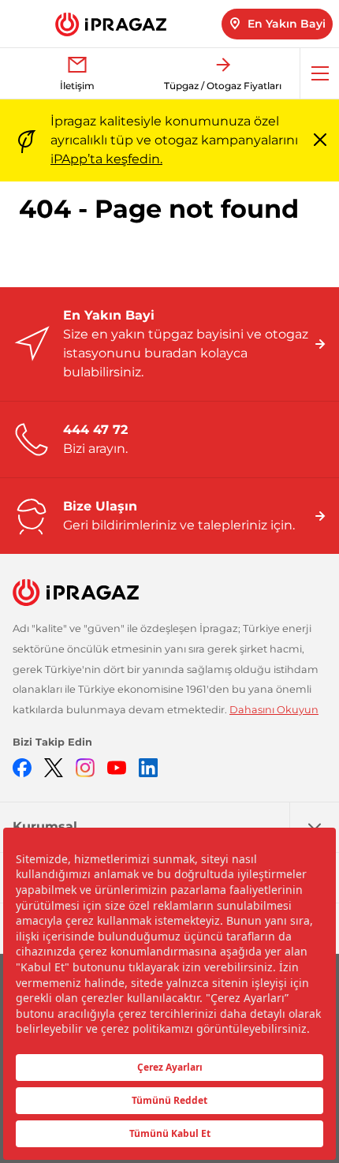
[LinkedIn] (148, 766)
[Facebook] (22, 766)
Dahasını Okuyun (274, 710)
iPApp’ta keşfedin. (106, 158)
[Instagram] (85, 766)
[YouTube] (116, 766)
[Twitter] (53, 766)
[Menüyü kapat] (320, 140)
